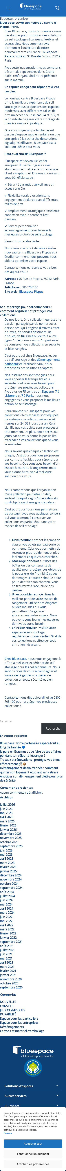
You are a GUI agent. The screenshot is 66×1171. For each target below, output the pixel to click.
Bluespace (12, 1106)
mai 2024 (6, 904)
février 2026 (8, 825)
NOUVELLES (8, 1002)
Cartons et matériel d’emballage (22, 1031)
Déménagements (12, 1027)
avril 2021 (6, 962)
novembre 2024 (11, 879)
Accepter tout (33, 1143)
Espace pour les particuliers (19, 1018)
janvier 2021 (8, 975)
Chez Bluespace (15, 659)
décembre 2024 (10, 875)
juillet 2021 (7, 950)
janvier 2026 (8, 830)
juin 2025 (6, 850)
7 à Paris (27, 396)
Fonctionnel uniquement (33, 1154)
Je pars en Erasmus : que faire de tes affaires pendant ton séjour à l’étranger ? (30, 753)
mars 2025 (7, 863)
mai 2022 (6, 921)
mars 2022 (7, 929)
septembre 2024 (11, 888)
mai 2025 (6, 854)
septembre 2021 (11, 942)
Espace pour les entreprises (19, 1023)
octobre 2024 (9, 884)
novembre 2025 (11, 838)
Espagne (48, 391)
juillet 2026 (7, 804)
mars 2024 (7, 912)
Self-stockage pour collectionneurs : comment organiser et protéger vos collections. (26, 311)
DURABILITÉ (8, 1014)
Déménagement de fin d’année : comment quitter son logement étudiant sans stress (29, 770)
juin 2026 (6, 809)
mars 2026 (7, 821)
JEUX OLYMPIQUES (12, 1010)
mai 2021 (6, 958)
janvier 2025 (8, 871)
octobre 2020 (9, 983)
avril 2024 (6, 908)
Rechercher (6, 721)
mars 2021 (7, 967)
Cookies (8, 1133)
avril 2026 (6, 817)
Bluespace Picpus (31, 291)
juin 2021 (6, 954)
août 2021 (7, 946)
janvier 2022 (8, 938)
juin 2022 (6, 917)
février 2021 (8, 971)
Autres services (16, 1096)
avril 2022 (6, 925)
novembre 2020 (11, 979)
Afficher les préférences (33, 1164)
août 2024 (7, 892)
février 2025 (8, 867)
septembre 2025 (11, 846)
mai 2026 (6, 813)
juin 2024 (6, 900)
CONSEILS (6, 1006)
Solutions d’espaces (19, 1086)
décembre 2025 (10, 834)
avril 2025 (6, 858)
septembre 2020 (11, 987)
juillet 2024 (7, 896)
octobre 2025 (9, 842)
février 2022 (8, 933)
